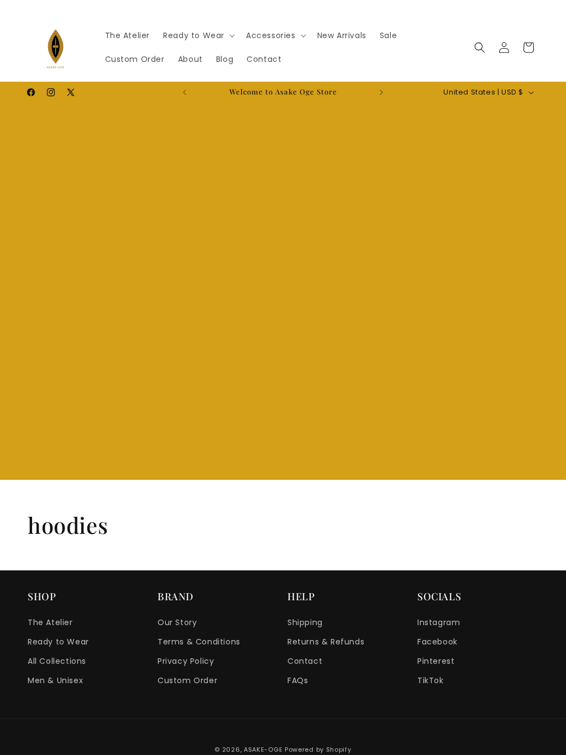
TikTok (430, 680)
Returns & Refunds (325, 641)
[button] (197, 35)
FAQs (297, 680)
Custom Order (187, 680)
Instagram (438, 622)
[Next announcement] (381, 92)
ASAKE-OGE (263, 749)
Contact (304, 661)
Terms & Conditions (199, 641)
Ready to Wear (58, 641)
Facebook (437, 641)
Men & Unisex (55, 680)
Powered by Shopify (318, 749)
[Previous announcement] (184, 92)
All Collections (57, 661)
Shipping (305, 622)
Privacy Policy (186, 661)
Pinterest (435, 661)
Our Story (177, 622)
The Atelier (50, 622)
